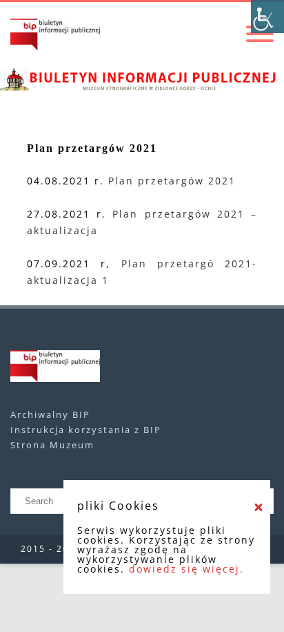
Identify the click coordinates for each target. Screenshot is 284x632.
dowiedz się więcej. (186, 568)
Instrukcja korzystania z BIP (85, 429)
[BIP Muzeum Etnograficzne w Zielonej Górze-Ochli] (55, 34)
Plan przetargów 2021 (172, 180)
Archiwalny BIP (50, 414)
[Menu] (260, 34)
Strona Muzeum (52, 445)
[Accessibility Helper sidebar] (267, 16)
